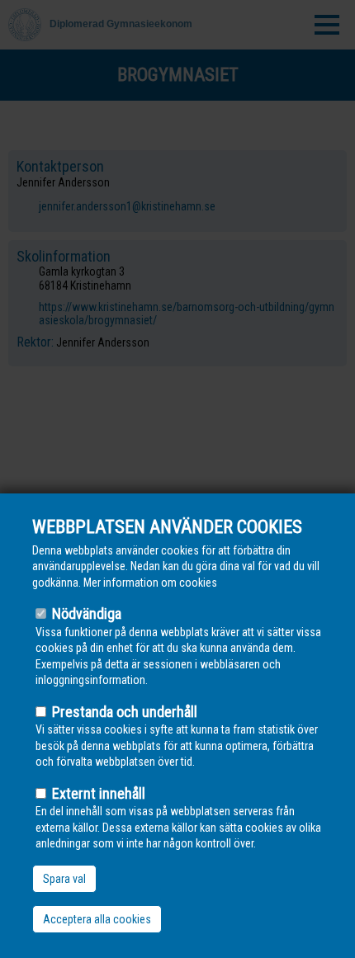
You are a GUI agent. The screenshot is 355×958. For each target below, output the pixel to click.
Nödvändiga (86, 613)
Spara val (64, 878)
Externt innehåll (98, 793)
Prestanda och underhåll (124, 711)
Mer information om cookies (150, 582)
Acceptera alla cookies (97, 919)
